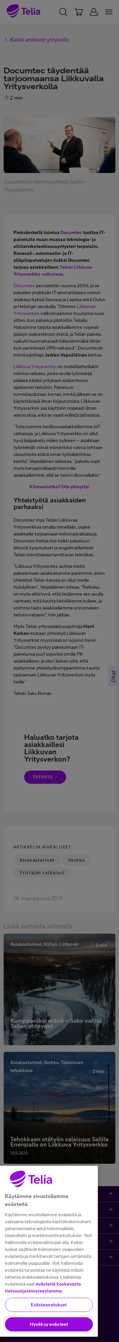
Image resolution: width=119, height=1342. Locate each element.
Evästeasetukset (49, 1304)
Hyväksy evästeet (49, 1324)
